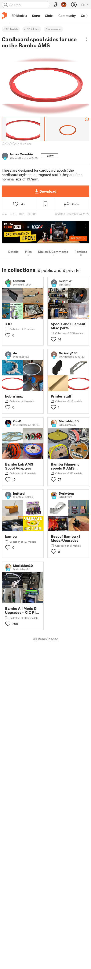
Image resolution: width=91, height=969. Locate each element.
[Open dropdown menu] (86, 38)
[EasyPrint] (55, 4)
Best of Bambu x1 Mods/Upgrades (65, 538)
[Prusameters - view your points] (63, 4)
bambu (11, 536)
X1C (8, 324)
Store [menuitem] (36, 15)
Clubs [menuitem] (49, 15)
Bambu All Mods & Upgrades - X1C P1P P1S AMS (21, 610)
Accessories (55, 29)
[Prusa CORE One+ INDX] (45, 232)
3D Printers (33, 29)
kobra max (14, 396)
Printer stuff (61, 396)
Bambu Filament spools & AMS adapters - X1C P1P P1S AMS (66, 466)
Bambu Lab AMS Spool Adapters (19, 466)
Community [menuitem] (67, 15)
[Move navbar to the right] (87, 15)
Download (47, 191)
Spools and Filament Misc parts (68, 326)
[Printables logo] (4, 15)
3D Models (12, 29)
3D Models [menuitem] (19, 15)
